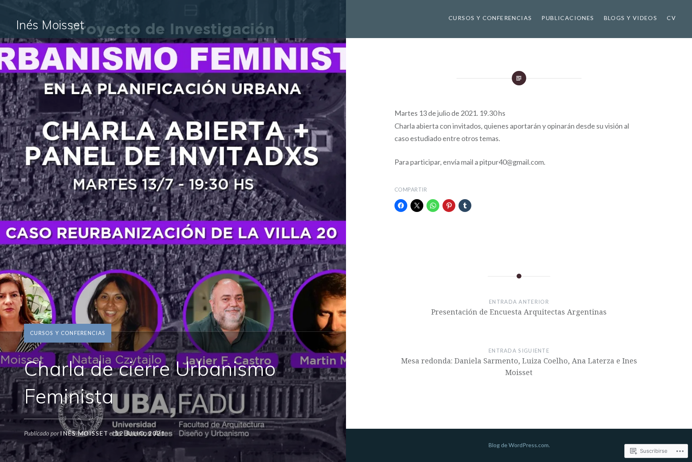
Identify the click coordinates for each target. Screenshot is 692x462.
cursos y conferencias (490, 17)
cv (671, 17)
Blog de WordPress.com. (519, 445)
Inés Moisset (50, 24)
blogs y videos (631, 17)
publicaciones (567, 17)
